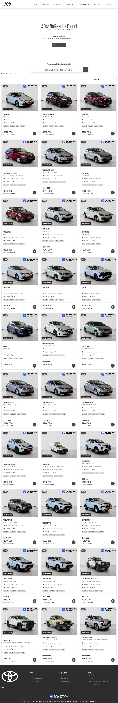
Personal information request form (98, 681)
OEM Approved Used (37, 678)
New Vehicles (45, 4)
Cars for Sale (56, 4)
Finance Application (84, 4)
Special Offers (70, 4)
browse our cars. (68, 38)
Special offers (35, 681)
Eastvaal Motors (55, 701)
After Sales (96, 4)
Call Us (15, 122)
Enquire (7, 122)
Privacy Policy (93, 676)
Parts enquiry (64, 678)
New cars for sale (36, 676)
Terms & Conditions (94, 684)
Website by (84, 701)
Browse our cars (59, 45)
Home (35, 4)
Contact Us (109, 4)
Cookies (91, 678)
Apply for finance (65, 676)
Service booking (65, 681)
